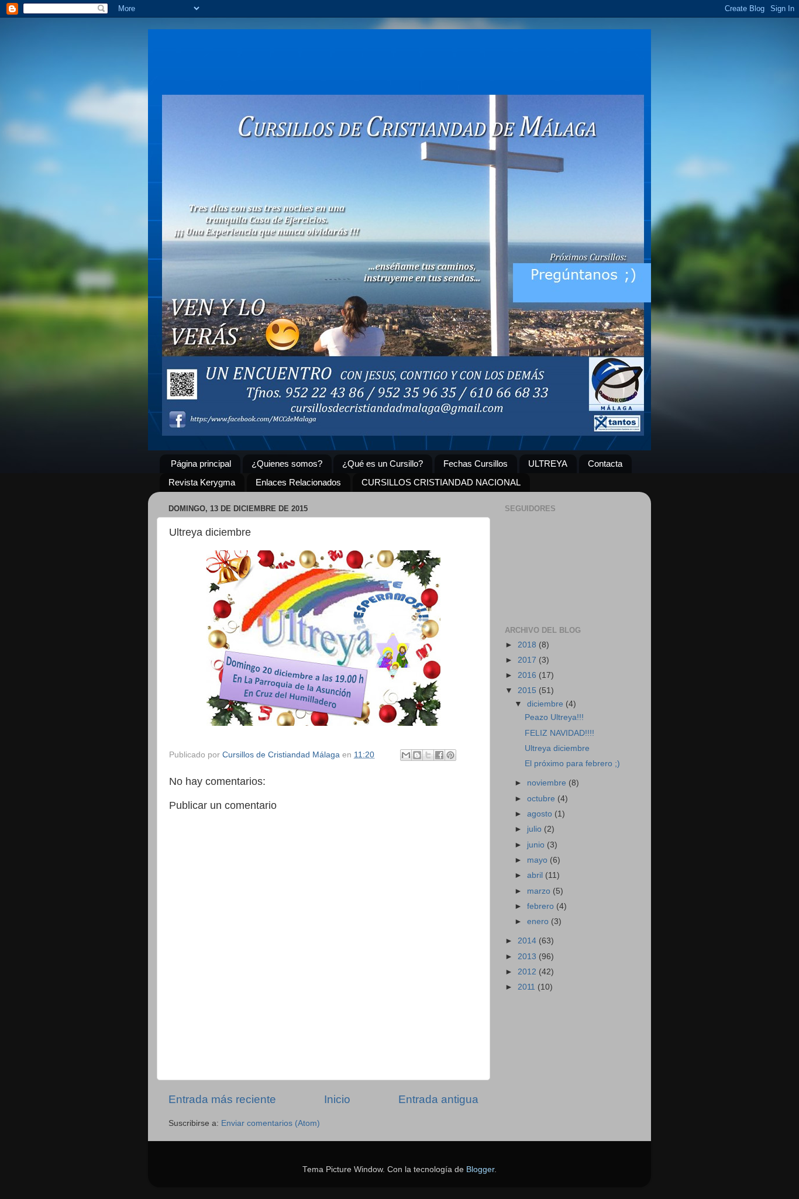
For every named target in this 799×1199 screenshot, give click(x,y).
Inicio (337, 1099)
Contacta (605, 463)
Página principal (201, 463)
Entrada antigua (438, 1099)
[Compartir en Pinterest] (450, 755)
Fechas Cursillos (475, 463)
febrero (541, 906)
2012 (528, 971)
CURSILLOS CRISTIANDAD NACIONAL (441, 482)
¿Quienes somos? (287, 463)
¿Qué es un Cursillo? (382, 463)
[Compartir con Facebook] (439, 755)
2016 (528, 675)
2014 (528, 940)
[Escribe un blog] (417, 755)
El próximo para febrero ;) (572, 763)
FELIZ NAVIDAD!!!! (559, 733)
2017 (528, 660)
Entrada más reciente (222, 1099)
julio (535, 829)
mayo (538, 860)
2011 (528, 987)
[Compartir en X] (428, 755)
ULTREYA (547, 463)
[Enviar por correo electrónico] (406, 755)
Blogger (480, 1169)
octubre (542, 798)
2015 (528, 690)
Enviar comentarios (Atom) (270, 1123)
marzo (540, 891)
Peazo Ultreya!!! (554, 717)
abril (536, 875)
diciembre (546, 704)
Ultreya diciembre (557, 748)
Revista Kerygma (201, 482)
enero (539, 921)
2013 (528, 956)
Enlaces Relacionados (298, 482)
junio (537, 844)
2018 (528, 644)
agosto (541, 813)
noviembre (548, 782)
